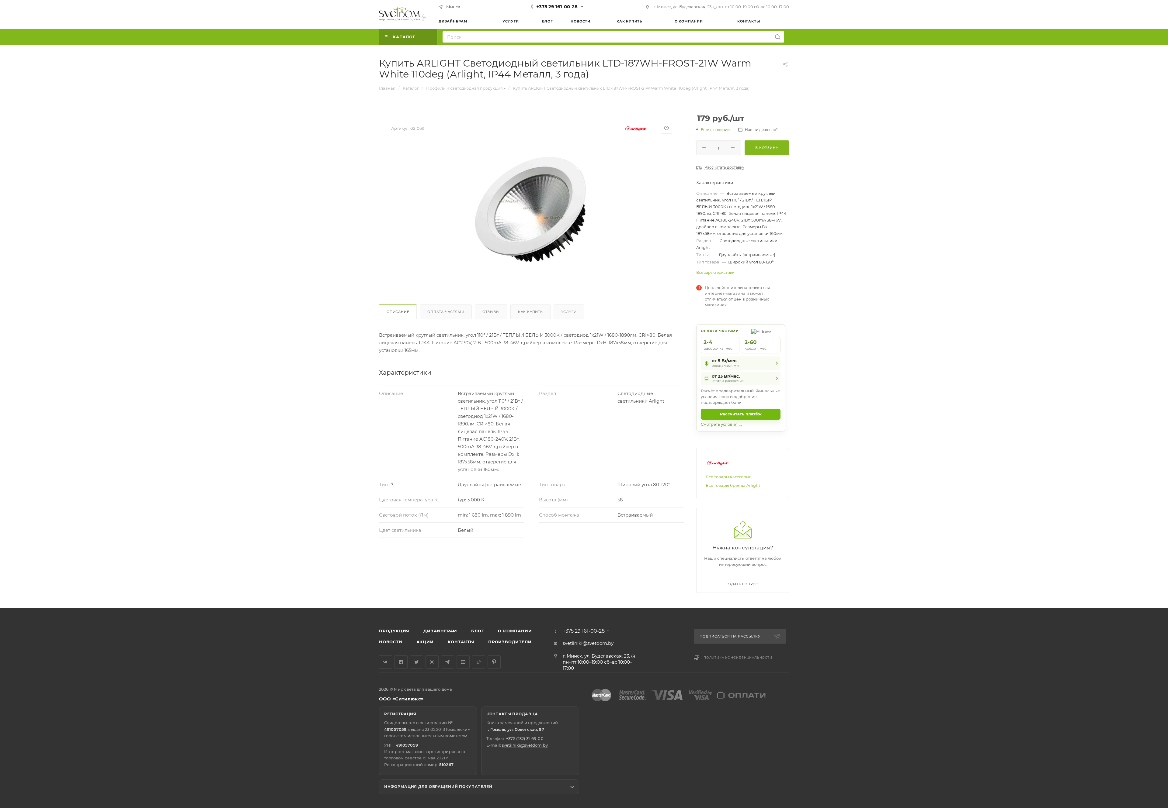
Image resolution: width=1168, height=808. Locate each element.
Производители (509, 641)
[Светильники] (402, 14)
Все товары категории (729, 476)
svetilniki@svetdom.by (588, 643)
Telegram (447, 662)
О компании (515, 630)
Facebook (401, 662)
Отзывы (491, 312)
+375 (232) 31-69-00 (524, 738)
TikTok (478, 662)
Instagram (432, 662)
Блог (477, 630)
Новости (390, 641)
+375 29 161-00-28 (557, 6)
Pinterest (494, 662)
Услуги (569, 312)
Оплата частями (445, 312)
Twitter (416, 662)
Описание (398, 312)
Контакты (461, 641)
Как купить (530, 312)
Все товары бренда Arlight (733, 485)
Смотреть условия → (721, 424)
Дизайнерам (440, 630)
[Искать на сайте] (777, 37)
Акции (425, 641)
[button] (1138, 584)
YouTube (463, 662)
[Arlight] (636, 128)
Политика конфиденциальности (738, 658)
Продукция (394, 630)
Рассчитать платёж (741, 413)
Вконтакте (385, 662)
